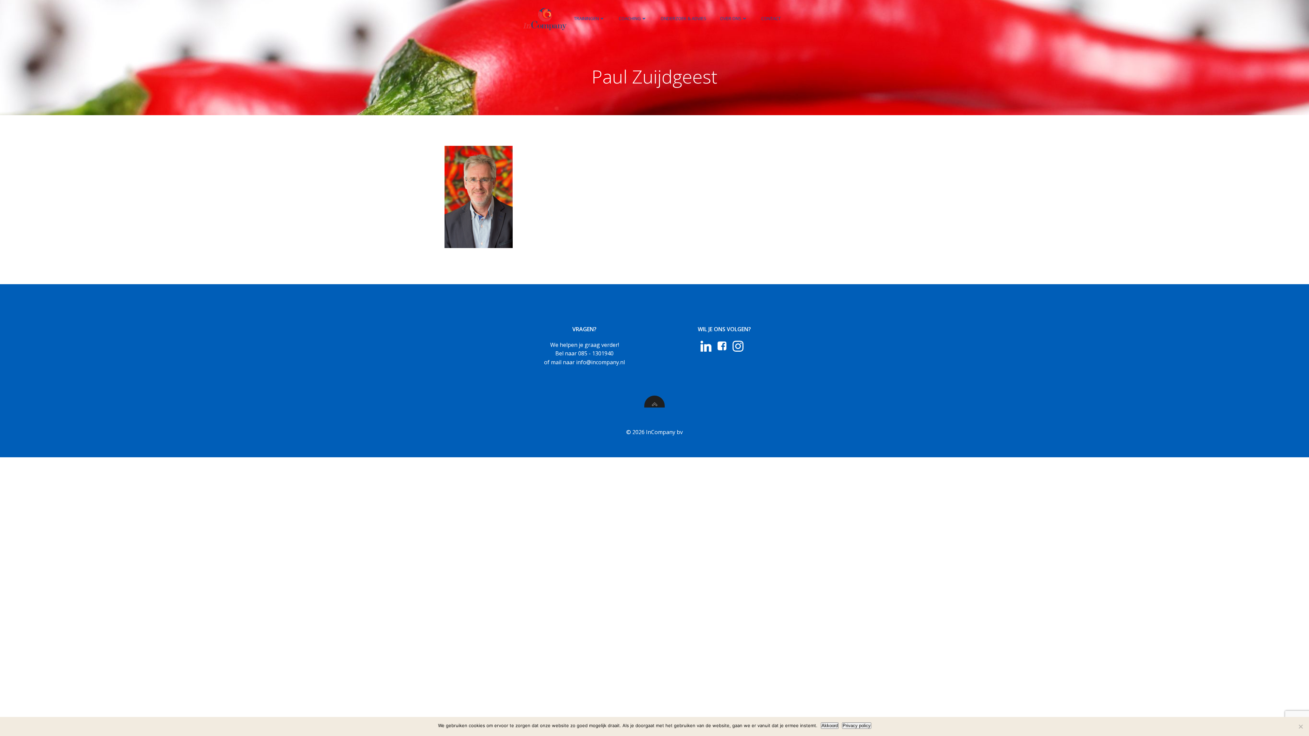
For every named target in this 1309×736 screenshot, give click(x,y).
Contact (771, 18)
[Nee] (1300, 726)
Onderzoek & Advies (683, 18)
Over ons (730, 18)
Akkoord (830, 725)
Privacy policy (857, 725)
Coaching (630, 18)
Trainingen (586, 18)
